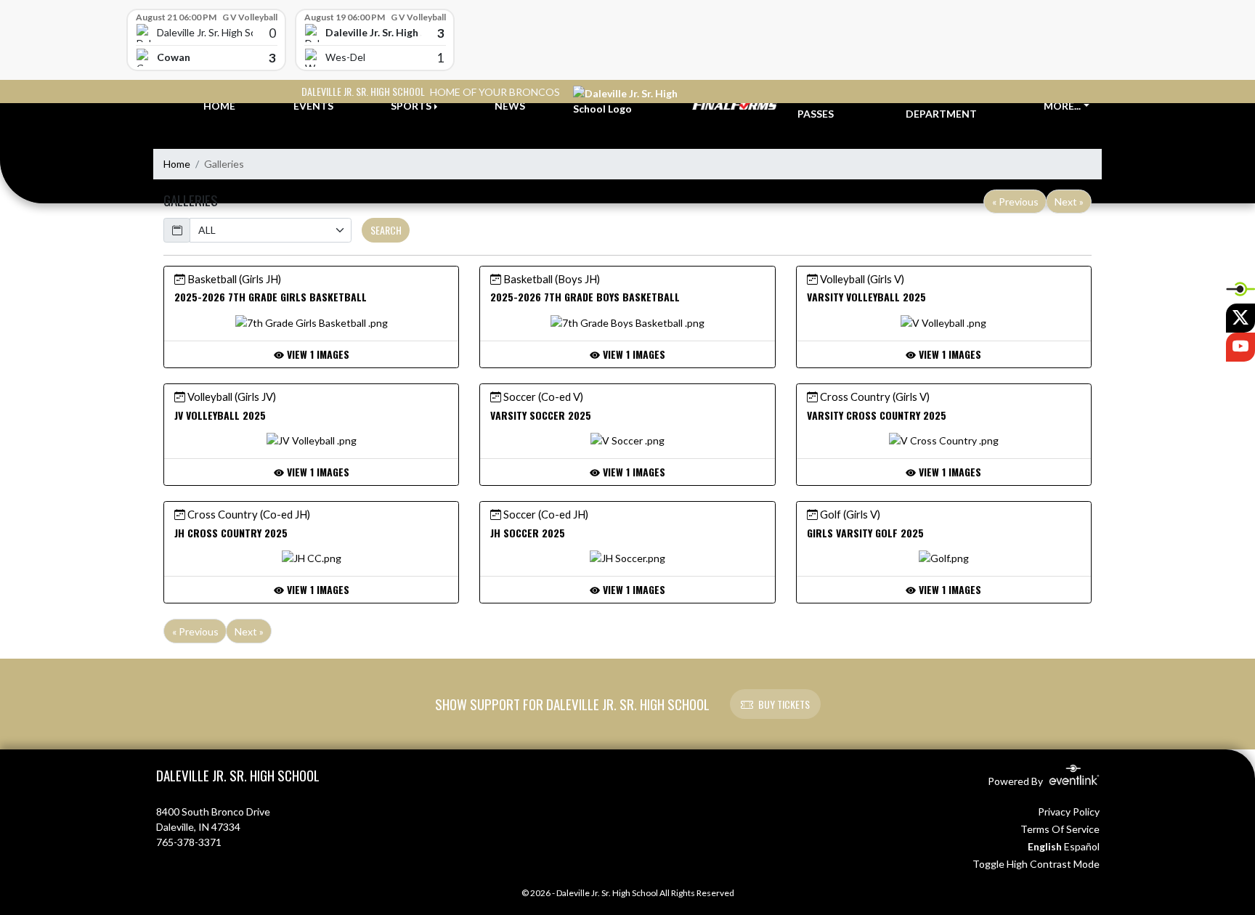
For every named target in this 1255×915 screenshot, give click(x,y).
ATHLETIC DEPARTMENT (941, 106)
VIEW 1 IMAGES (316, 354)
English (1045, 846)
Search (386, 229)
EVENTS (313, 105)
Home (176, 164)
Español (1082, 846)
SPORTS (411, 105)
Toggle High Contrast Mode (1036, 864)
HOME (219, 105)
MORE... (1062, 105)
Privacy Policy (1069, 811)
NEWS (510, 105)
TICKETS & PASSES (824, 106)
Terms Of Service (1060, 829)
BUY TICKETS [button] (784, 704)
